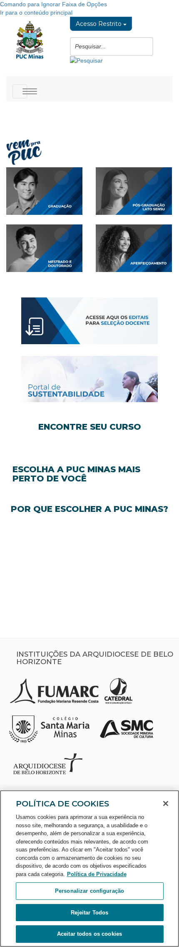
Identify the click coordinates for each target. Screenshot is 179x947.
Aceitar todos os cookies (89, 934)
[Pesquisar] (86, 60)
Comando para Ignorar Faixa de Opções (53, 4)
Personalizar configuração (89, 891)
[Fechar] (166, 803)
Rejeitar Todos (90, 912)
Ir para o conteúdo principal (36, 12)
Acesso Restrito (99, 24)
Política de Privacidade (97, 874)
